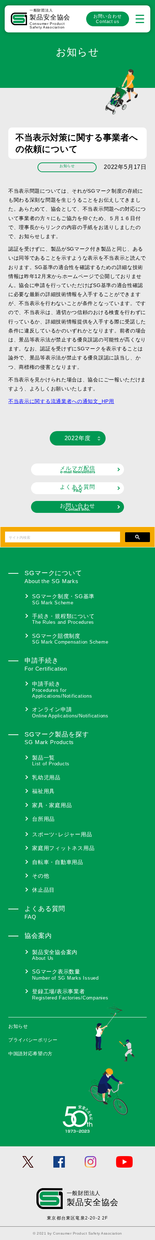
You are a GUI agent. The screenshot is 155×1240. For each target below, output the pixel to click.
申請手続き (62, 690)
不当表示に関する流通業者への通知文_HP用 (61, 401)
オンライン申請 (70, 712)
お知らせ (18, 1026)
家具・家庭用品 (52, 805)
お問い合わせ (107, 19)
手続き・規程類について (63, 619)
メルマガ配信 (78, 469)
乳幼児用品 (46, 777)
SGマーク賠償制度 (70, 639)
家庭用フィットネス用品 (63, 848)
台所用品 (43, 819)
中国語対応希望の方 (30, 1053)
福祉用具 (43, 791)
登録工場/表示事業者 (70, 994)
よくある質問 (78, 488)
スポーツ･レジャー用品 (62, 834)
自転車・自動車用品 (57, 862)
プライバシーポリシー (33, 1040)
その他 (40, 876)
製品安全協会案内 (55, 955)
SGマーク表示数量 (65, 974)
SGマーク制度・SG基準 (63, 599)
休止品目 (43, 890)
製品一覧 (51, 761)
